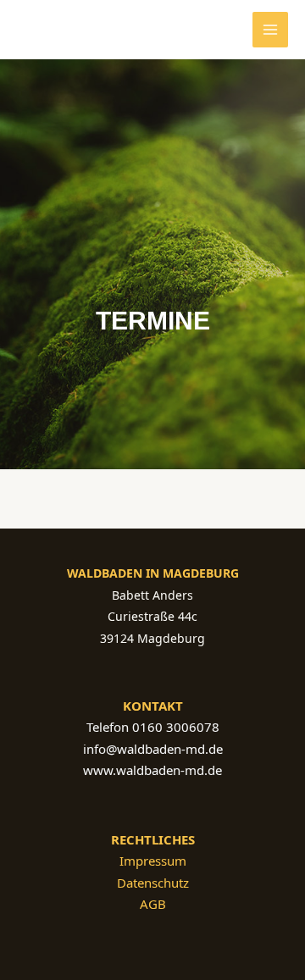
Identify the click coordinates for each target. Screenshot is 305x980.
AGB (153, 903)
